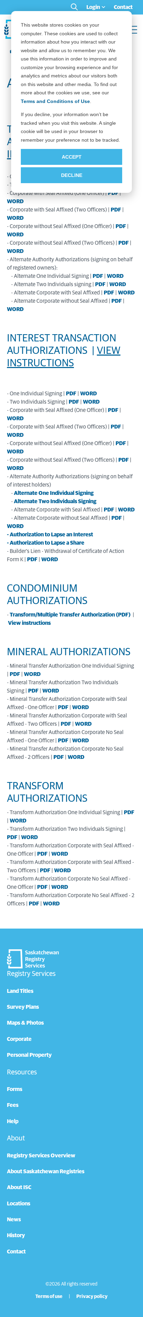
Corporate (19, 1039)
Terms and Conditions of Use (55, 101)
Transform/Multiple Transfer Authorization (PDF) (70, 615)
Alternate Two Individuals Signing (55, 501)
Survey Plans (23, 1007)
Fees (12, 1105)
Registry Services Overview (41, 1155)
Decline (71, 175)
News (14, 1219)
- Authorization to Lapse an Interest (50, 534)
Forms (14, 1089)
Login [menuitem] (93, 7)
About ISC (19, 1187)
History (16, 1235)
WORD (15, 201)
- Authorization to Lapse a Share (45, 543)
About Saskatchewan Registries (45, 1171)
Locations (18, 1203)
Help (12, 1121)
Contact (16, 1251)
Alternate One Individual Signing (54, 493)
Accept (72, 157)
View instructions (29, 623)
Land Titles (20, 991)
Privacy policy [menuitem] (92, 1296)
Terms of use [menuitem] (48, 1296)
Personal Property (29, 1055)
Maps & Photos (25, 1023)
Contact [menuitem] (123, 7)
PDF (113, 193)
